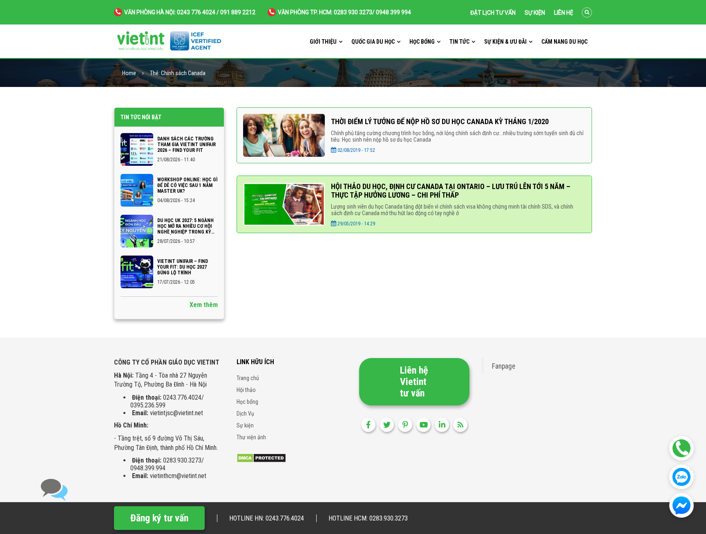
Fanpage (503, 366)
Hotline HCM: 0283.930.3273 (368, 518)
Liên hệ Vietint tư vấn (414, 382)
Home (129, 73)
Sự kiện (535, 12)
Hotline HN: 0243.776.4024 (266, 518)
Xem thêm (204, 305)
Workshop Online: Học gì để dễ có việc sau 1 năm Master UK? (187, 185)
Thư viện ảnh (251, 437)
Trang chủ (248, 378)
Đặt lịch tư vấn (493, 12)
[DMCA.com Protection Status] (261, 457)
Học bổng (422, 41)
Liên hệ (563, 12)
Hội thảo (246, 390)
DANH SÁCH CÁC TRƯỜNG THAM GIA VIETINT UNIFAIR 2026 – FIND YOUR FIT (186, 144)
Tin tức (459, 41)
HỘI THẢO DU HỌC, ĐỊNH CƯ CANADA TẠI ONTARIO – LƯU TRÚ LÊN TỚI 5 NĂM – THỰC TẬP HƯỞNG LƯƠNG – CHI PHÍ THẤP (450, 190)
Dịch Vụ (245, 413)
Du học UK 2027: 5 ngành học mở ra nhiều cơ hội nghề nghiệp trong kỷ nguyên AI (185, 226)
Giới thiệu (323, 41)
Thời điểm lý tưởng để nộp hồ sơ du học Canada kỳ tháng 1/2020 (440, 121)
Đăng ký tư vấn (159, 518)
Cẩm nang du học (564, 41)
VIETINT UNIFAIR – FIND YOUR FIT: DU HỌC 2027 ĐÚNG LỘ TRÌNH (182, 267)
